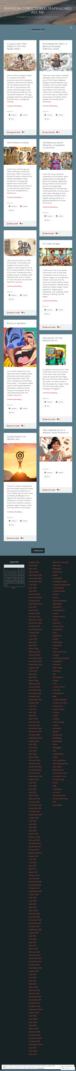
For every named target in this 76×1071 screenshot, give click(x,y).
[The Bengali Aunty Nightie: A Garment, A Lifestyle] (55, 161)
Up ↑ (70, 1064)
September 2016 (35, 890)
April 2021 (32, 714)
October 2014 (34, 963)
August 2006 (34, 1011)
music (55, 714)
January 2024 (34, 615)
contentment (58, 586)
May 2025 (33, 586)
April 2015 (32, 944)
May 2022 (33, 673)
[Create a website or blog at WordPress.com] (4, 1064)
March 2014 (33, 986)
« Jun (13, 587)
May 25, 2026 (49, 233)
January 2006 (34, 1034)
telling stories (58, 768)
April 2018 (32, 829)
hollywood (57, 644)
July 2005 (33, 1046)
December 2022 (35, 657)
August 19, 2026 (14, 132)
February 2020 (34, 759)
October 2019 (34, 772)
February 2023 (34, 650)
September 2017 (35, 851)
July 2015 (32, 934)
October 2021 (34, 695)
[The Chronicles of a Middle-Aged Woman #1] (55, 448)
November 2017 (35, 845)
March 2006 (33, 1027)
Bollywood (57, 567)
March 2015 (33, 947)
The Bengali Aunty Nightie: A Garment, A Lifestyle (54, 145)
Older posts (38, 549)
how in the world (59, 650)
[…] (20, 247)
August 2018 (34, 816)
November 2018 (35, 807)
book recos (57, 570)
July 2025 (32, 583)
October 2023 (34, 625)
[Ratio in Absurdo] (20, 346)
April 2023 (33, 644)
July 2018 (32, 820)
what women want (60, 797)
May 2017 (32, 864)
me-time (56, 689)
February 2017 (34, 874)
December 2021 (35, 689)
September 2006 (35, 1008)
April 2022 (33, 676)
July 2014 (32, 973)
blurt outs (57, 564)
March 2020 (33, 756)
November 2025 (35, 577)
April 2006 (33, 1024)
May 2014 (32, 979)
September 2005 (35, 1043)
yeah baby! (57, 804)
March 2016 (33, 909)
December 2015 (35, 919)
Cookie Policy (40, 1068)
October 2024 (34, 599)
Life (54, 673)
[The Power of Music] (20, 156)
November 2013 (35, 998)
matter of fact (59, 685)
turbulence (57, 788)
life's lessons (58, 676)
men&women (58, 692)
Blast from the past (60, 561)
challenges (57, 577)
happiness (57, 634)
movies (56, 711)
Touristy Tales (58, 778)
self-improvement (60, 762)
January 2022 (34, 685)
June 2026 (33, 564)
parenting (57, 727)
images (56, 653)
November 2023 (35, 621)
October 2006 (34, 1005)
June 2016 (33, 899)
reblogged (57, 746)
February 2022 (34, 682)
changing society (60, 580)
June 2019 (33, 784)
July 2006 (33, 1014)
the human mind (60, 772)
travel (55, 781)
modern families (59, 698)
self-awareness (59, 759)
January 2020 (34, 762)
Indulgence (57, 660)
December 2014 (35, 957)
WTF (54, 800)
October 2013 (34, 1002)
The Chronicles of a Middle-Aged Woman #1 (56, 430)
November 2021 (35, 692)
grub (55, 631)
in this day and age (61, 657)
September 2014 (35, 966)
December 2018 (35, 804)
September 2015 (35, 928)
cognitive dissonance (61, 583)
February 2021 (34, 721)
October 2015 (34, 925)
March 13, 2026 (50, 419)
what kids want (59, 794)
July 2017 (32, 858)
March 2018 (33, 832)
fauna (55, 618)
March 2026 (33, 570)
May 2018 (32, 826)
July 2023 (33, 634)
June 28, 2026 (49, 132)
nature (55, 724)
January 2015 (34, 954)
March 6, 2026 (14, 537)
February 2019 (34, 797)
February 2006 (34, 1030)
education (57, 606)
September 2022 (35, 663)
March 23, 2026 (50, 327)
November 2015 (35, 922)
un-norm (56, 791)
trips (54, 784)
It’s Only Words (51, 243)
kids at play (57, 666)
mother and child (60, 701)
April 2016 (32, 906)
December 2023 (35, 618)
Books (55, 574)
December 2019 (35, 765)
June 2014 (33, 976)
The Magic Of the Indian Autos (52, 339)
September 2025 (35, 580)
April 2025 (33, 590)
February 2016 (34, 912)
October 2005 (34, 1040)
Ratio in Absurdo (16, 323)
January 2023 (34, 653)
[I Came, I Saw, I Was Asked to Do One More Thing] (20, 62)
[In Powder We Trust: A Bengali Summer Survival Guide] (55, 62)
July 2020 (33, 743)
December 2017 (35, 842)
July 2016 (32, 896)
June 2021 (33, 708)
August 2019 (34, 778)
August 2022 (34, 666)
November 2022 (35, 660)
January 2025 (34, 593)
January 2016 (34, 915)
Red (54, 749)
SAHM (55, 756)
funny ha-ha (58, 625)
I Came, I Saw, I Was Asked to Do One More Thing (17, 46)
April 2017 (32, 867)
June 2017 (33, 861)
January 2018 (34, 839)
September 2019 (35, 775)
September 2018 (35, 813)
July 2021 (32, 705)
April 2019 (32, 791)
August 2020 (34, 740)
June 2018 (33, 823)
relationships (58, 752)
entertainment (59, 609)
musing (56, 717)
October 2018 (34, 810)
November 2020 (35, 730)
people (55, 730)
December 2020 (35, 727)
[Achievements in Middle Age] (20, 461)
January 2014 (34, 992)
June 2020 (33, 746)
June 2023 (33, 638)
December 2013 (35, 995)
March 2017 (33, 871)
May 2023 (33, 641)
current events (59, 590)
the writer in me (59, 775)
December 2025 (35, 574)
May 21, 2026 (13, 224)
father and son (59, 615)
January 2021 (34, 724)
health (55, 638)
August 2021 (34, 701)
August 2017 (34, 855)
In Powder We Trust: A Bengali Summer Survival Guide (55, 46)
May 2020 (33, 749)
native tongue (58, 721)
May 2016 (32, 903)
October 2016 (34, 887)
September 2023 (35, 628)
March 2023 (33, 647)
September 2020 (35, 737)
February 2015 (34, 951)
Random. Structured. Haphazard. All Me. (38, 10)
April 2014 (32, 982)
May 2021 (32, 711)
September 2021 (35, 698)
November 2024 (35, 596)
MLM (54, 695)
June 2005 (33, 1050)
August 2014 (34, 970)
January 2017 (34, 877)
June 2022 (33, 669)
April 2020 (33, 752)
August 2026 (34, 561)
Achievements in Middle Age (16, 437)
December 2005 (35, 1037)
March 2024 (33, 609)
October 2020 (34, 733)
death (55, 596)
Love (55, 682)
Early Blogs (57, 602)
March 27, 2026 (14, 313)
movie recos (58, 705)
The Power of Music (18, 142)
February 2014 (34, 989)
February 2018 (34, 836)
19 (11, 577)
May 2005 (33, 1053)
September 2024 (35, 602)
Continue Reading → (15, 106)
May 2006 (33, 1021)
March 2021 (33, 717)
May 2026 (33, 567)
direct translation (60, 599)
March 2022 (33, 679)
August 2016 (34, 893)
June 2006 (33, 1018)
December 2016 (35, 880)
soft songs (57, 765)
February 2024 (34, 612)
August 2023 (34, 631)
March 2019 (33, 794)
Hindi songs (57, 641)
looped (56, 679)
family (55, 612)
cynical (56, 593)
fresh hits (56, 621)
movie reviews (59, 708)
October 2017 (34, 848)
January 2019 (34, 800)
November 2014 (35, 960)
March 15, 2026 (14, 425)
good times (57, 628)
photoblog (57, 737)
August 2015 (34, 931)
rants (55, 743)
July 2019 (32, 781)
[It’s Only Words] (55, 257)
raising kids (57, 740)
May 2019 (32, 788)
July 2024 (33, 606)
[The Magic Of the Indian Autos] (55, 354)
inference (57, 663)
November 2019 (35, 768)
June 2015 (33, 938)
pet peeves (57, 733)
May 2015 (32, 941)
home (55, 647)
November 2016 (35, 883)
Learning (56, 669)
